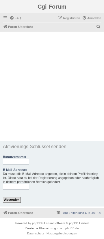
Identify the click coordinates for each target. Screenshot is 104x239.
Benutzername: (14, 156)
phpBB (36, 223)
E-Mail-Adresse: (15, 169)
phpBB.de (72, 228)
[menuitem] (15, 18)
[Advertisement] (52, 86)
